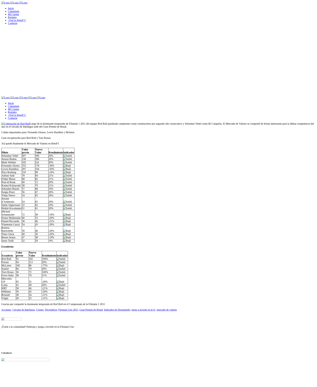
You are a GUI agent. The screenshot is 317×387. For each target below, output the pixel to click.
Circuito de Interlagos (23, 309)
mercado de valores (167, 309)
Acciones (6, 309)
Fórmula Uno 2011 (68, 309)
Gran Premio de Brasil (91, 309)
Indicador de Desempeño (117, 309)
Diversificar (51, 309)
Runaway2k (17, 343)
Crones (40, 309)
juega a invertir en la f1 (143, 309)
